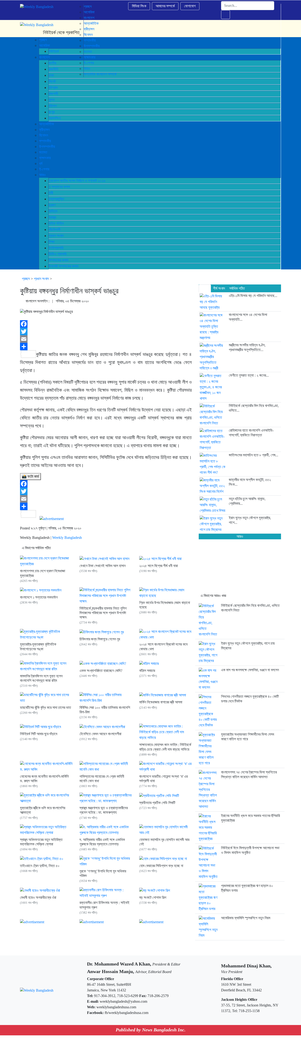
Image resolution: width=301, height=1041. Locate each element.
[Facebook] (106, 324)
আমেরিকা (89, 12)
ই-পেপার (44, 169)
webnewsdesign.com (172, 1038)
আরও (42, 175)
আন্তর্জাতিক (46, 124)
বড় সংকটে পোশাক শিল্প (152, 897)
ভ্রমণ (52, 205)
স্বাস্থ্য (52, 217)
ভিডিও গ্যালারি (57, 254)
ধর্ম (40, 164)
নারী (51, 193)
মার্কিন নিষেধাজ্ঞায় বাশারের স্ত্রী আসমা (160, 702)
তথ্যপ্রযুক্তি (56, 199)
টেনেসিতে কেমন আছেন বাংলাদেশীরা (100, 734)
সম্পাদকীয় (45, 141)
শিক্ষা (52, 242)
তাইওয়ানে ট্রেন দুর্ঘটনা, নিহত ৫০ (39, 866)
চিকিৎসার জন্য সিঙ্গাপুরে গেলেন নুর (99, 639)
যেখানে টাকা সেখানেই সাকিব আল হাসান (102, 566)
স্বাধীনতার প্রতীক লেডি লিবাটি (157, 803)
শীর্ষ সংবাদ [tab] (219, 288)
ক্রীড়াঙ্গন (44, 130)
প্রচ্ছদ (88, 6)
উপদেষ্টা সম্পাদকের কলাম (63, 266)
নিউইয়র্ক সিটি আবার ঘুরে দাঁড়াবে (38, 734)
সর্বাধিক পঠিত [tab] (237, 288)
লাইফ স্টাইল (56, 223)
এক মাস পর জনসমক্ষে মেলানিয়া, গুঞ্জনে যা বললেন (250, 670)
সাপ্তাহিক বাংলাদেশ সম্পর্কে (100, 74)
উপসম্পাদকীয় (47, 147)
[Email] (106, 339)
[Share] (106, 346)
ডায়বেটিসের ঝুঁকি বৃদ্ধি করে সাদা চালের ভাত (45, 708)
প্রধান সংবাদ (56, 236)
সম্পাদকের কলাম (58, 260)
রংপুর (52, 112)
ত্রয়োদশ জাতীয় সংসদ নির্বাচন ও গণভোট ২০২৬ (77, 181)
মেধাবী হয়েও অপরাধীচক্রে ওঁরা (38, 897)
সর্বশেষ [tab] (205, 288)
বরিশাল (53, 106)
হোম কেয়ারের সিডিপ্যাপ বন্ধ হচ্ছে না (161, 866)
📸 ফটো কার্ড (30, 476)
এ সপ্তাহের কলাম (59, 187)
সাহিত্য (53, 211)
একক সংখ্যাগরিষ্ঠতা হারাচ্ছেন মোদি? (100, 671)
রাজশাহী (53, 94)
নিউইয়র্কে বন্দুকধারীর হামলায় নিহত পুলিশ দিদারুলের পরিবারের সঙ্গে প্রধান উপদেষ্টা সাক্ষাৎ (103, 612)
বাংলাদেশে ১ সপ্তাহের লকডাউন (39, 597)
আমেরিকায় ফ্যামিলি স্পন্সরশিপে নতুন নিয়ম (245, 918)
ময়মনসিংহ (55, 118)
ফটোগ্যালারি (56, 248)
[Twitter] (106, 331)
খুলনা (52, 100)
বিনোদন (43, 135)
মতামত (43, 152)
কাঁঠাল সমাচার (147, 671)
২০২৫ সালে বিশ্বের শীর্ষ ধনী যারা (158, 566)
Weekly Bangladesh (67, 538)
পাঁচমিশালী (54, 230)
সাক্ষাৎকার (45, 158)
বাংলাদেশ (89, 18)
